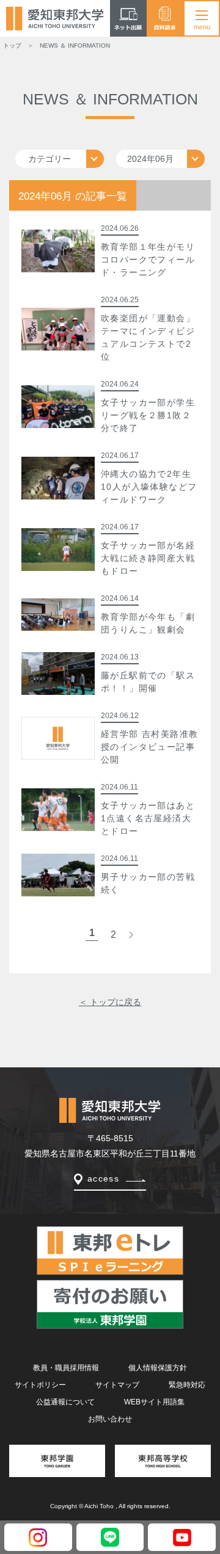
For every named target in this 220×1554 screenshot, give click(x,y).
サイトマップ (117, 1385)
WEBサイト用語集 (154, 1402)
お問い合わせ (110, 1419)
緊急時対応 (187, 1385)
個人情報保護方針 (157, 1367)
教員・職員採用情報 (66, 1367)
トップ (12, 45)
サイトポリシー (40, 1385)
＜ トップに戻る (110, 1002)
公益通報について (65, 1402)
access (103, 1178)
